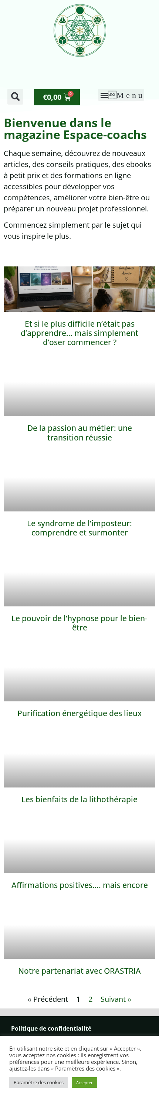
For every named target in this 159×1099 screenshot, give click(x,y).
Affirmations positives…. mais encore (79, 885)
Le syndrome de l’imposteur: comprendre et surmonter (79, 528)
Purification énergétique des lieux (79, 713)
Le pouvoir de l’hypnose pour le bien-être (79, 623)
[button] (15, 97)
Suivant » (116, 999)
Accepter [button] (84, 1082)
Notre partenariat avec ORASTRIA (79, 971)
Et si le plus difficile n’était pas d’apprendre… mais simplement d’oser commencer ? (79, 333)
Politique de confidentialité (51, 1028)
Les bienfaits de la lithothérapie (79, 799)
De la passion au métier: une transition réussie (79, 432)
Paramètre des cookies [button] (39, 1082)
